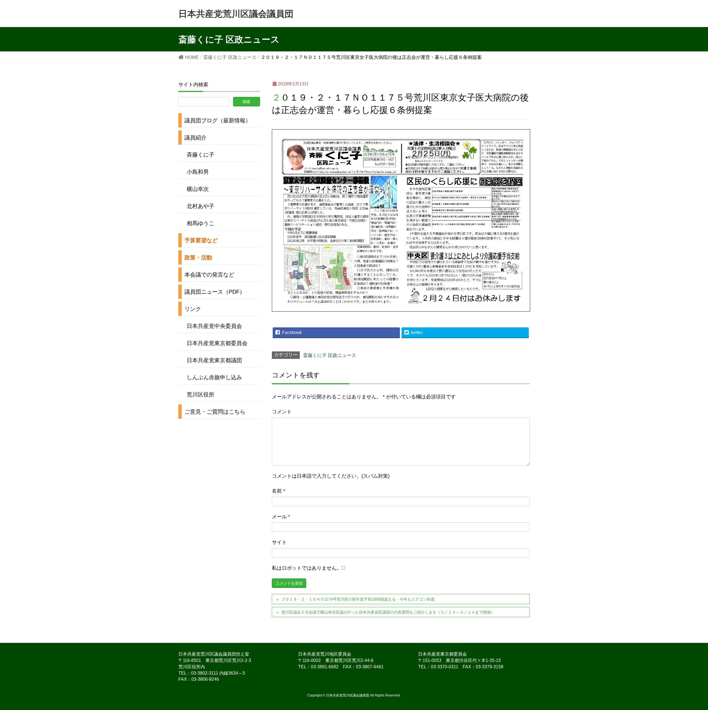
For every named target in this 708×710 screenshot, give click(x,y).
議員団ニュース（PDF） (214, 292)
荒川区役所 (200, 394)
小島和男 (198, 172)
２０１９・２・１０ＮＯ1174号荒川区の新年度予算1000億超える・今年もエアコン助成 (358, 599)
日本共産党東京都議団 (214, 360)
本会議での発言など (209, 275)
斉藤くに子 (200, 155)
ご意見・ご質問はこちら (214, 412)
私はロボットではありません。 (307, 568)
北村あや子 (200, 206)
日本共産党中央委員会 (214, 326)
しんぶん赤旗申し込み (214, 377)
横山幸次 (198, 189)
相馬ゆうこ (200, 223)
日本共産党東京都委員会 (217, 343)
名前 (278, 491)
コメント (282, 411)
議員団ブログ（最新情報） (217, 120)
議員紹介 (195, 138)
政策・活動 (198, 257)
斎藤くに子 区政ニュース (329, 355)
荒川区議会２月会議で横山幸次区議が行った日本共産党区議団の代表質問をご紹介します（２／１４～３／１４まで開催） (388, 612)
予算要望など (201, 240)
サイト (279, 542)
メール (281, 516)
